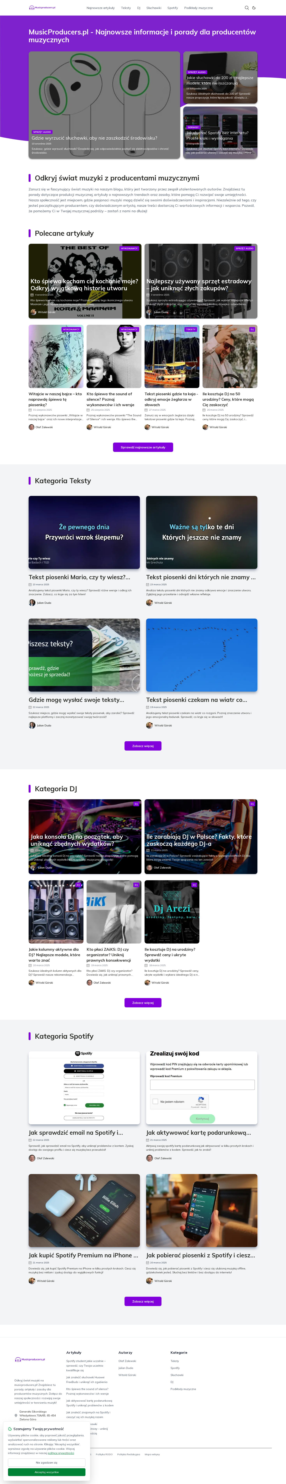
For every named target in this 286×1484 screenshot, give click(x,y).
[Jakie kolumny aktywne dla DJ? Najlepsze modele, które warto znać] (56, 912)
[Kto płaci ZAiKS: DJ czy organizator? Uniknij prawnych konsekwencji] (114, 912)
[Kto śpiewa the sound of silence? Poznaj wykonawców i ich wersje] (114, 356)
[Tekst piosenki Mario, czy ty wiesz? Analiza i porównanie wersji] (84, 532)
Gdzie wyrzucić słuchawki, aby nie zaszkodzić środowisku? (94, 138)
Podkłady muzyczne (198, 8)
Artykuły (73, 1352)
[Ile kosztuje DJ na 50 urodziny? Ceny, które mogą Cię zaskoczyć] (230, 356)
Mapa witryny (152, 1454)
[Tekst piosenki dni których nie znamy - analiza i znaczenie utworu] (201, 532)
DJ (138, 8)
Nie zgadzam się (46, 1462)
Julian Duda (161, 312)
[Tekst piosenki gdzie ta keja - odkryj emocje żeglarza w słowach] (172, 356)
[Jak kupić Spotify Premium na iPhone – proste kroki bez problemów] (84, 1210)
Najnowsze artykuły (101, 8)
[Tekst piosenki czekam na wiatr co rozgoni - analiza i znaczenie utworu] (201, 655)
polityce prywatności (61, 1453)
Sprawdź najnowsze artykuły (143, 447)
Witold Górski (46, 312)
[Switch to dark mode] (253, 7)
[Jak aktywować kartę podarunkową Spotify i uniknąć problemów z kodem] (201, 1087)
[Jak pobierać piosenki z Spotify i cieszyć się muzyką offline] (201, 1210)
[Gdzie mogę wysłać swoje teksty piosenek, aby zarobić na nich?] (84, 655)
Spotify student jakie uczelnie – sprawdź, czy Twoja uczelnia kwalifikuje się (86, 1365)
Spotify (173, 8)
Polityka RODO (104, 1454)
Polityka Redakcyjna (128, 1454)
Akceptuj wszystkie (47, 1472)
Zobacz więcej (143, 746)
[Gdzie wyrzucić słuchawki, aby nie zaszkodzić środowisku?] (104, 104)
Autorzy (125, 1352)
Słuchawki (154, 8)
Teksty (126, 8)
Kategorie (179, 1352)
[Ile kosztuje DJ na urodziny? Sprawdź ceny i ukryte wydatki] (172, 912)
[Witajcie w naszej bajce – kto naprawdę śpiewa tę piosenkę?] (56, 356)
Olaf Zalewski (162, 867)
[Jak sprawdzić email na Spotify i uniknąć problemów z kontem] (84, 1087)
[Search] (247, 8)
